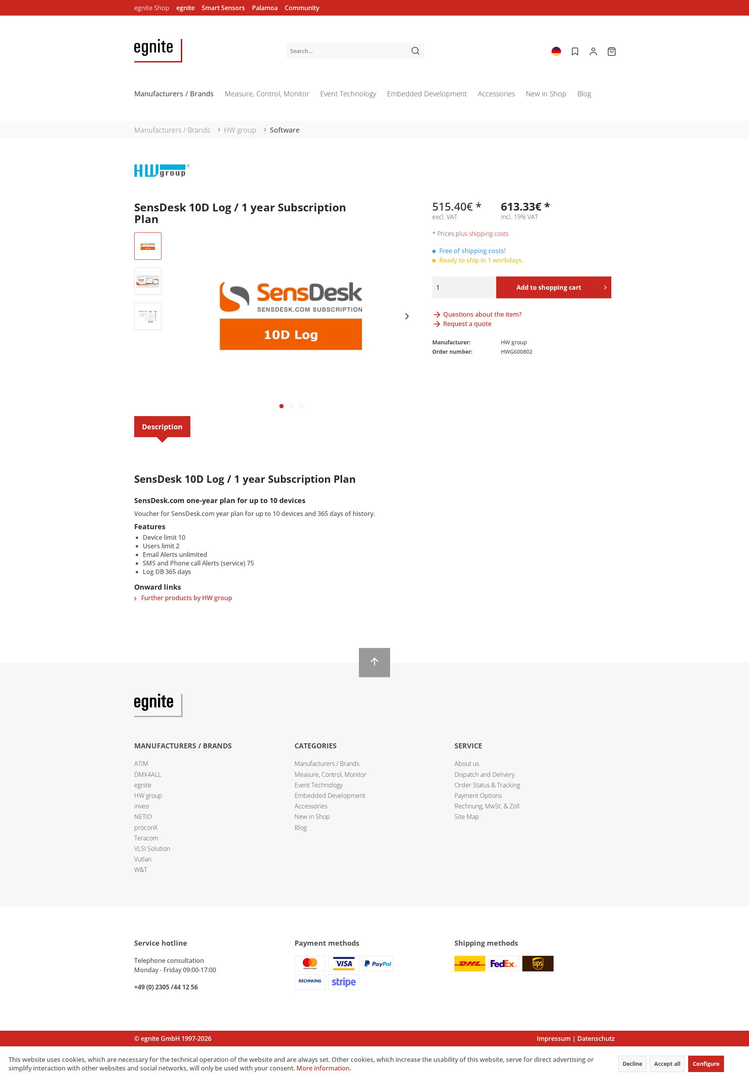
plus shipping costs (482, 233)
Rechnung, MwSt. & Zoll (487, 806)
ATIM (141, 763)
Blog (301, 827)
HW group (148, 795)
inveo (141, 806)
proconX (146, 827)
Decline (632, 1063)
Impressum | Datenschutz (576, 1038)
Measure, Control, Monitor (330, 774)
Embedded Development (330, 795)
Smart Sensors (223, 8)
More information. (323, 1068)
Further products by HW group (186, 598)
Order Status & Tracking (487, 785)
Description (162, 426)
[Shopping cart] (612, 50)
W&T (140, 869)
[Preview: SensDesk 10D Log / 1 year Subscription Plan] (148, 246)
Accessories (311, 806)
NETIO (143, 816)
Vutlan (142, 859)
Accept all (667, 1063)
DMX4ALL (147, 774)
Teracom (146, 838)
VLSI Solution (152, 848)
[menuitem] (355, 50)
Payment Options (478, 795)
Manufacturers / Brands (327, 763)
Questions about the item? (482, 314)
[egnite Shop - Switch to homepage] (158, 50)
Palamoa (265, 8)
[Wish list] (574, 50)
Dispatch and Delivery (484, 774)
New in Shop (312, 816)
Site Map (466, 816)
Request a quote (467, 323)
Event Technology (319, 785)
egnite (185, 8)
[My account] (593, 50)
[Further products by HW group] (162, 177)
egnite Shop (151, 8)
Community (302, 8)
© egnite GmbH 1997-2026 (172, 1038)
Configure (706, 1063)
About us (466, 763)
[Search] (415, 50)
